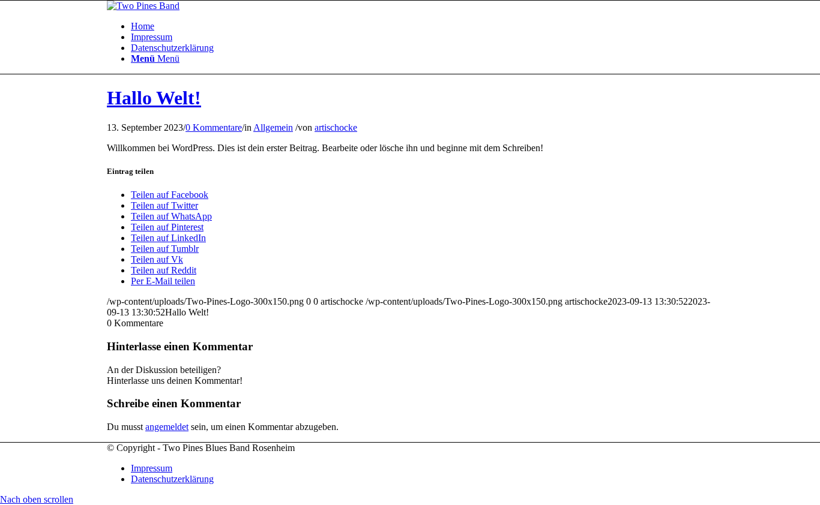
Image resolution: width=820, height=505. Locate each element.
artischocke (336, 127)
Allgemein (273, 127)
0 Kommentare (213, 127)
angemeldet (166, 427)
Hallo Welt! (154, 98)
